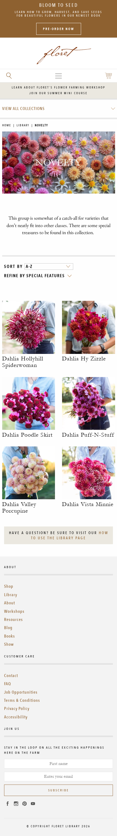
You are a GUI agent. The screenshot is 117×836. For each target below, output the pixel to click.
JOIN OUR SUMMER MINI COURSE (58, 93)
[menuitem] (58, 108)
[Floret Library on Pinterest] (24, 804)
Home (6, 125)
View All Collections (23, 109)
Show (9, 644)
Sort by (13, 267)
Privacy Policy (16, 709)
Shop (8, 586)
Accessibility (15, 717)
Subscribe (58, 790)
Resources (13, 620)
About (9, 603)
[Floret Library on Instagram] (16, 804)
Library (23, 125)
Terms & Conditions (22, 700)
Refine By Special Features (34, 276)
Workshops (14, 611)
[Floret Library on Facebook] (7, 804)
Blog (8, 628)
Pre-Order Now (58, 29)
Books (9, 636)
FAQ (7, 684)
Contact (11, 676)
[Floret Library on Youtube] (33, 804)
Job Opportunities (21, 692)
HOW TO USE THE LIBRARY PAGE (69, 535)
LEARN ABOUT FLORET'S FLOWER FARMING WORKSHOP (58, 87)
